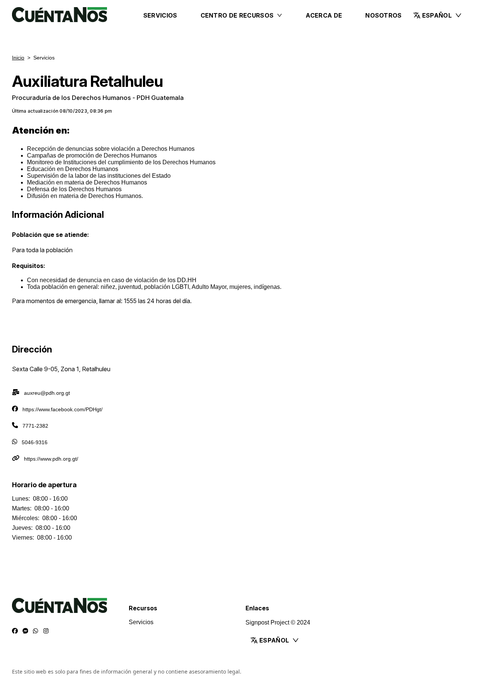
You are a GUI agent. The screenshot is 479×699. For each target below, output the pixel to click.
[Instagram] (46, 631)
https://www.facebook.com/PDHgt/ (62, 409)
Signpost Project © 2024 (277, 622)
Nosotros (383, 15)
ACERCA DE (324, 15)
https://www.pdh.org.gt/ (51, 459)
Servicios (160, 15)
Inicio (18, 58)
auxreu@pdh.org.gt (47, 393)
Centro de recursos (237, 15)
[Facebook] (15, 631)
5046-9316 (35, 442)
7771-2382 (35, 426)
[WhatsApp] (36, 631)
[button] (437, 15)
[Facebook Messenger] (25, 631)
